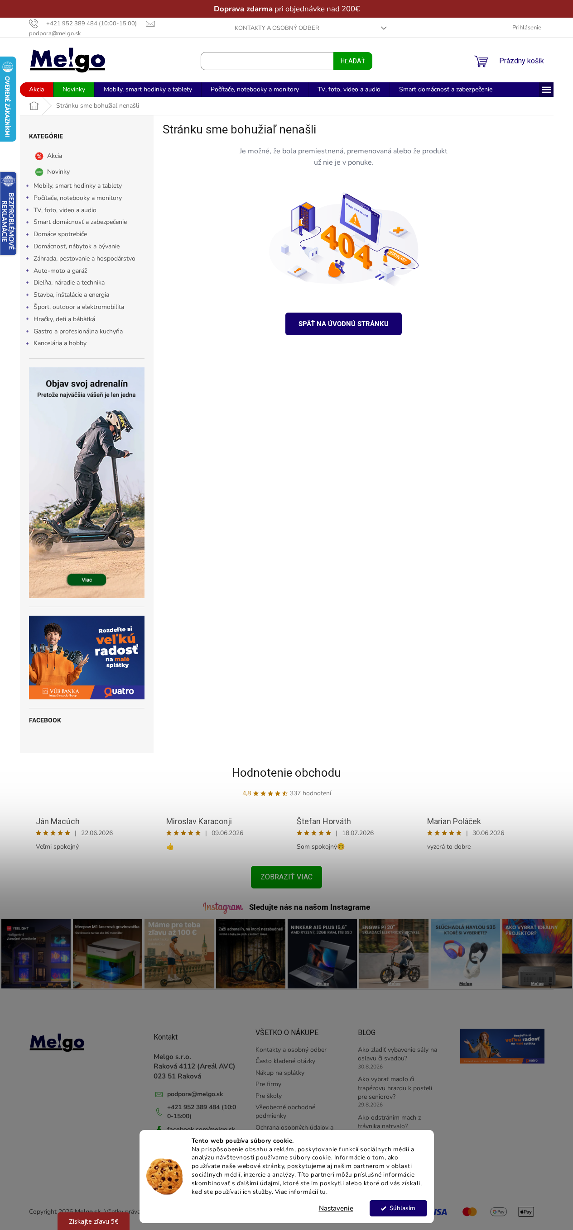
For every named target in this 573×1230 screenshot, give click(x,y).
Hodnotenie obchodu (286, 772)
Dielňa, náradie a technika (69, 282)
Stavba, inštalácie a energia (71, 294)
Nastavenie (336, 1208)
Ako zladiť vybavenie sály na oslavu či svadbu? (397, 1054)
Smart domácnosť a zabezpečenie (80, 222)
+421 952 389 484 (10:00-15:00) (201, 1111)
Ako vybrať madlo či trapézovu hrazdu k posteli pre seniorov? (395, 1088)
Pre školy (268, 1096)
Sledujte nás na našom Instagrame (309, 907)
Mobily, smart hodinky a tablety (78, 185)
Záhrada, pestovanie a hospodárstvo (84, 258)
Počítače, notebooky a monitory (78, 198)
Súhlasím (402, 1208)
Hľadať (353, 61)
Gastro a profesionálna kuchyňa (78, 331)
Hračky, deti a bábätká (64, 319)
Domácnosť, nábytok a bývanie (77, 246)
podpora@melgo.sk (195, 1094)
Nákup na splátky (279, 1073)
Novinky (58, 171)
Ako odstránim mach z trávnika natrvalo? (389, 1121)
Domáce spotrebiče (60, 234)
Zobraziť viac (286, 877)
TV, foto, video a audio (65, 210)
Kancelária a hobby (60, 343)
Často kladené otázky (285, 1061)
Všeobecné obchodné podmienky (285, 1111)
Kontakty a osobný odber (277, 28)
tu (323, 1191)
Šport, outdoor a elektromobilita (79, 307)
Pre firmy (268, 1084)
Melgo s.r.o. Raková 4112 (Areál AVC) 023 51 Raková (195, 1066)
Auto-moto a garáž (60, 270)
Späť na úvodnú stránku (344, 324)
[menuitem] (36, 89)
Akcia (54, 156)
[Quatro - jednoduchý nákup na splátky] (86, 657)
